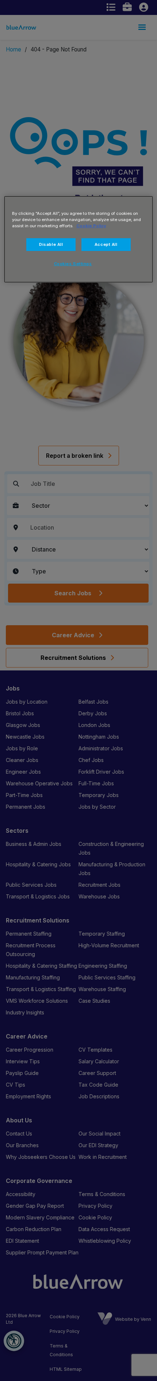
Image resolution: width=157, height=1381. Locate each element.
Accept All (106, 244)
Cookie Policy (91, 225)
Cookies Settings (73, 263)
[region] (78, 239)
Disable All (51, 244)
